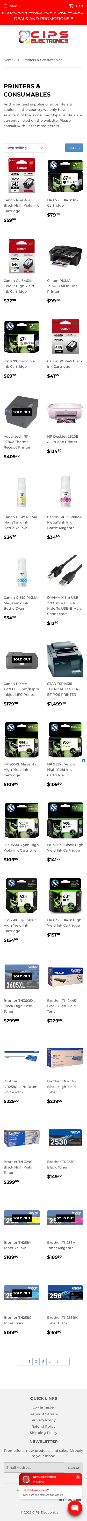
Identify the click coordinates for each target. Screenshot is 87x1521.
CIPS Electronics (45, 1512)
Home (9, 60)
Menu (15, 6)
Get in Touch (44, 1408)
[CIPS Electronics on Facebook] (61, 1499)
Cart (79, 6)
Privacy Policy (44, 1420)
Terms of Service (43, 1414)
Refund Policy (43, 1426)
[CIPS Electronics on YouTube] (78, 1499)
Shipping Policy (43, 1433)
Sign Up (74, 1467)
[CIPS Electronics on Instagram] (70, 1499)
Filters (74, 148)
